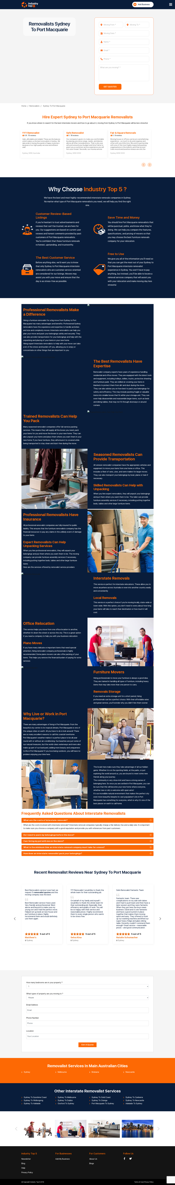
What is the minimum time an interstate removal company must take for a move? (64, 847)
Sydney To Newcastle (135, 1100)
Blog (23, 1163)
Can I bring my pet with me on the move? (43, 841)
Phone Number (32, 1018)
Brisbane (95, 1072)
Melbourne (62, 1072)
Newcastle (130, 1072)
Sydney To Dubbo (65, 1100)
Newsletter (26, 1159)
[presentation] (143, 165)
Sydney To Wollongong (33, 1100)
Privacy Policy (27, 1172)
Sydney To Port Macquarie (53, 106)
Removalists (34, 106)
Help (23, 1168)
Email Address (32, 1005)
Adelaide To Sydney (134, 1103)
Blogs (91, 1163)
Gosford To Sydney (66, 1103)
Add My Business (62, 1159)
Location (30, 1031)
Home (23, 106)
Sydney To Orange (99, 1100)
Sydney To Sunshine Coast (35, 1097)
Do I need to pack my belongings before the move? (48, 835)
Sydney (27, 1072)
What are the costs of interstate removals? (45, 820)
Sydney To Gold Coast (101, 1097)
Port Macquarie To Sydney (103, 1103)
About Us (93, 1159)
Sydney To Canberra (134, 1097)
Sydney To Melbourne (67, 1097)
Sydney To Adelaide (32, 1103)
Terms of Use (138, 1182)
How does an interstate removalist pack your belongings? (52, 853)
